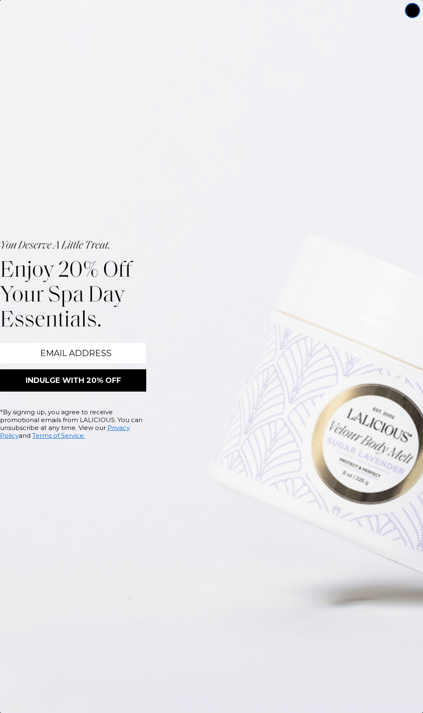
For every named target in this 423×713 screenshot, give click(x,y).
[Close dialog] (412, 10)
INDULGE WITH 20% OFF (73, 380)
